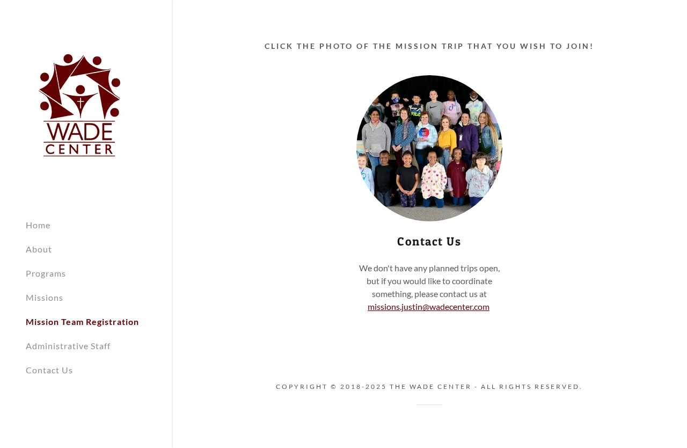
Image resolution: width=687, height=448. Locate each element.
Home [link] (38, 225)
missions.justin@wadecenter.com (428, 306)
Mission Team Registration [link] (82, 321)
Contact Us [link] (49, 370)
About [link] (39, 249)
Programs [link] (46, 273)
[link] (79, 104)
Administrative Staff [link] (68, 346)
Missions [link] (44, 297)
